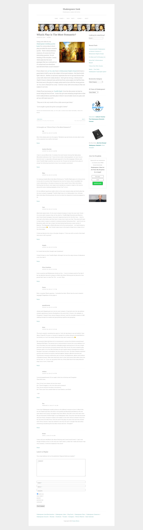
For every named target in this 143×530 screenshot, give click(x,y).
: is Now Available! (97, 145)
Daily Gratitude (89, 516)
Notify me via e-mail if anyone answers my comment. (40, 498)
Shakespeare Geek (71, 9)
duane (49, 37)
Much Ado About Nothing (69, 110)
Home (56, 18)
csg (43, 131)
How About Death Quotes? (79, 120)
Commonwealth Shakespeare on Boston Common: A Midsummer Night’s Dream (97, 51)
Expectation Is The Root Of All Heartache (45, 120)
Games (61, 18)
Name (40, 482)
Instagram (71, 516)
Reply (38, 143)
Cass (43, 207)
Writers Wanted (79, 516)
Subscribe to (97, 119)
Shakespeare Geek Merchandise (45, 514)
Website (40, 490)
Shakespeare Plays (80, 514)
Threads (64, 516)
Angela (44, 245)
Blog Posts (70, 514)
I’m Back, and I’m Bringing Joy (97, 57)
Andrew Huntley (46, 149)
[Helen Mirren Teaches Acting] (97, 198)
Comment (40, 462)
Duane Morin (75, 521)
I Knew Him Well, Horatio (96, 66)
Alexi (43, 327)
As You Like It (51, 71)
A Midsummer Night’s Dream (68, 71)
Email (40, 486)
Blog (68, 18)
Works (79, 18)
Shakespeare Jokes (61, 514)
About (86, 18)
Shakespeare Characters (93, 514)
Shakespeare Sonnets (42, 516)
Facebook (58, 516)
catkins (44, 371)
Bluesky (52, 516)
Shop (72, 18)
